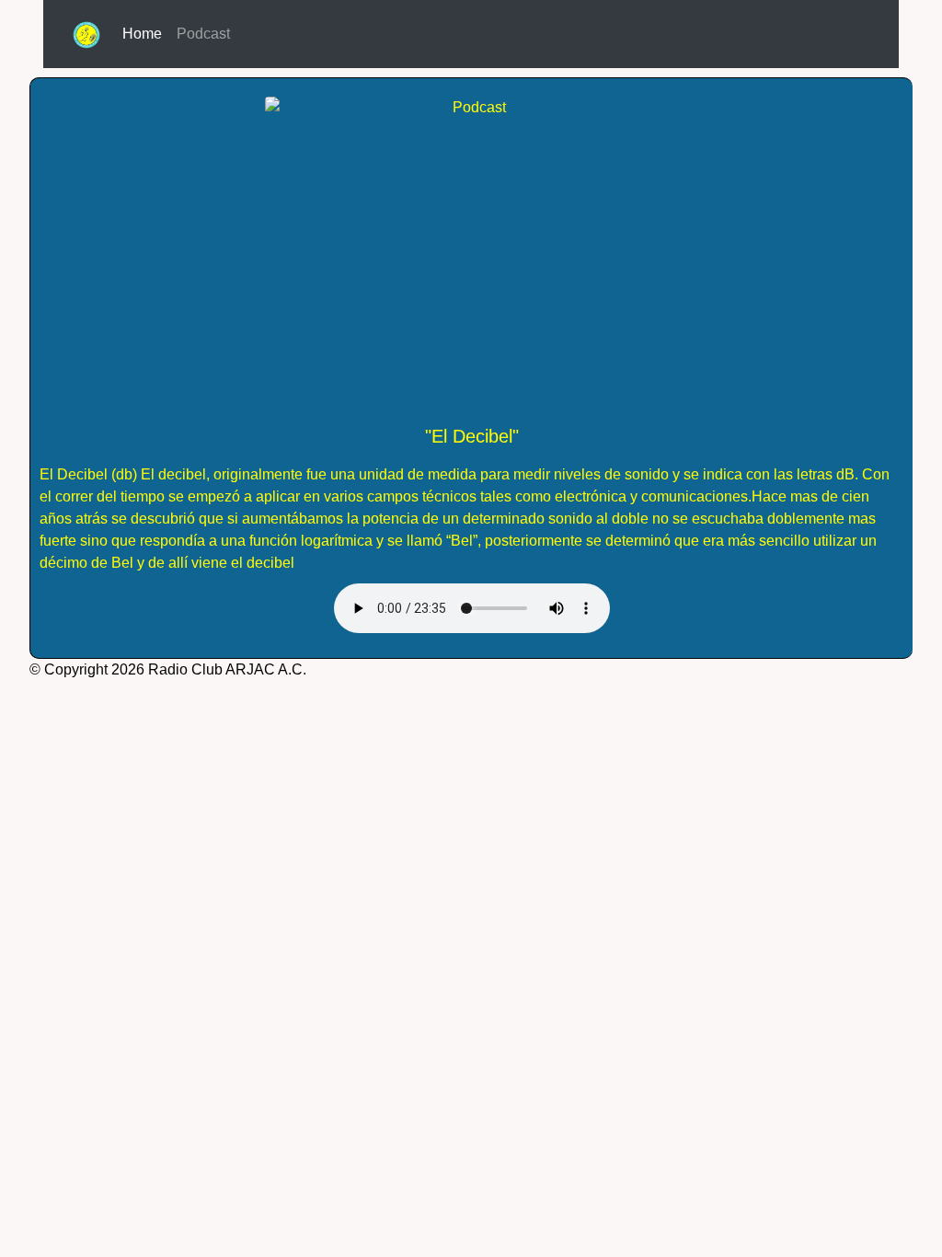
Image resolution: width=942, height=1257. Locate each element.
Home (145, 33)
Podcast (203, 33)
